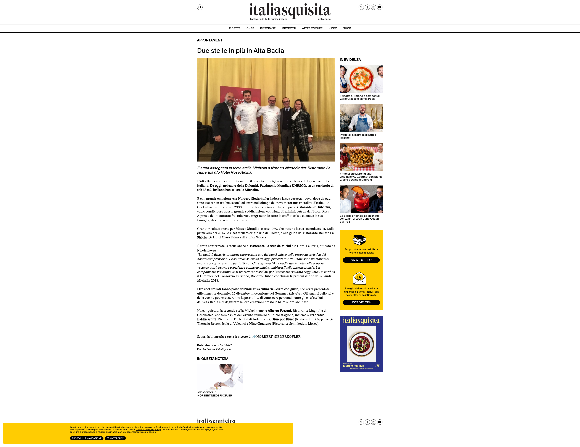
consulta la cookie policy (148, 429)
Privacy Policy (115, 438)
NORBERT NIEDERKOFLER (278, 336)
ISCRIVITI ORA (361, 302)
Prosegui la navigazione (87, 438)
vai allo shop (361, 260)
